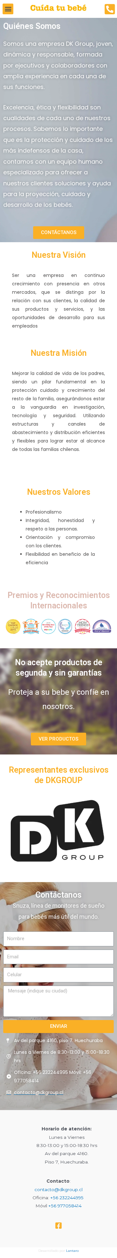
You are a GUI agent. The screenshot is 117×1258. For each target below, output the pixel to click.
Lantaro (72, 1251)
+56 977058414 (65, 1205)
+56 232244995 (67, 1197)
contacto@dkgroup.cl (58, 1189)
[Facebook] (58, 1225)
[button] (8, 9)
